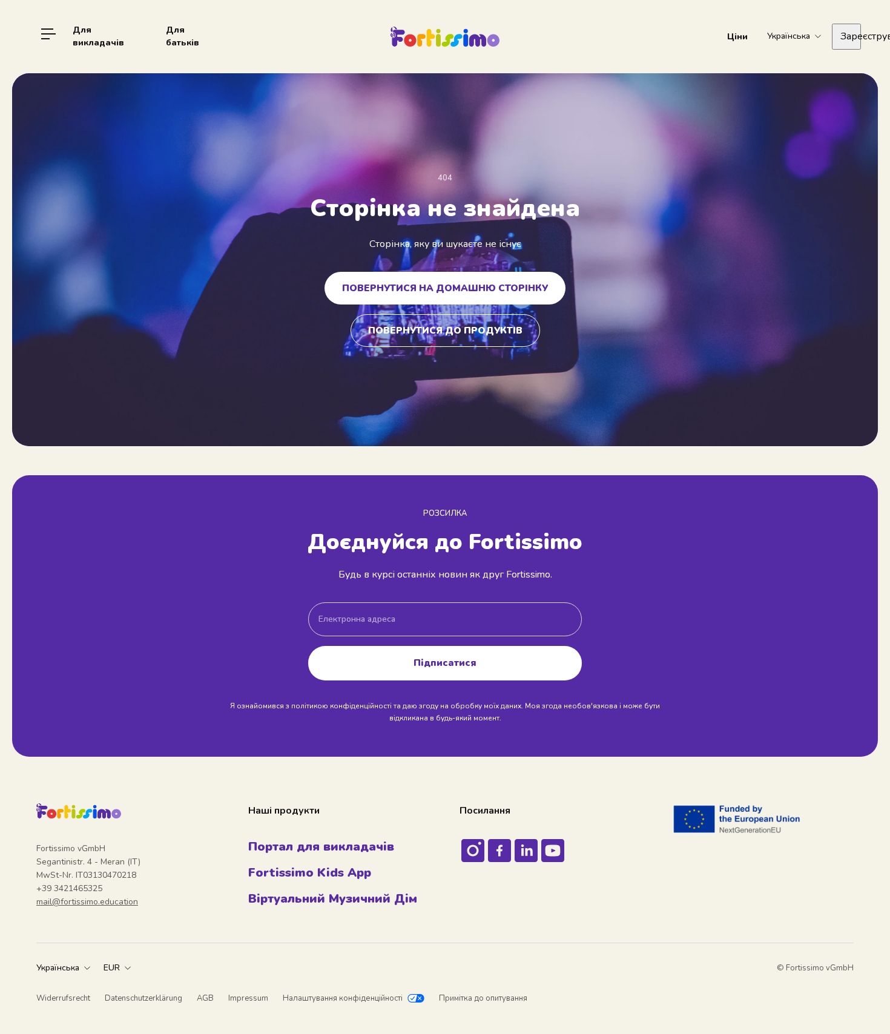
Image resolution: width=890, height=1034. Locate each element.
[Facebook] (499, 850)
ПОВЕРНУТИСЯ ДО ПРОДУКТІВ (445, 330)
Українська (57, 967)
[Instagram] (473, 850)
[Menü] (48, 36)
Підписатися (445, 662)
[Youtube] (552, 850)
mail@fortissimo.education (87, 901)
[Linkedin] (526, 850)
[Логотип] (445, 36)
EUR (112, 967)
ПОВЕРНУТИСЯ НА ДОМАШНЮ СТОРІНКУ (445, 288)
